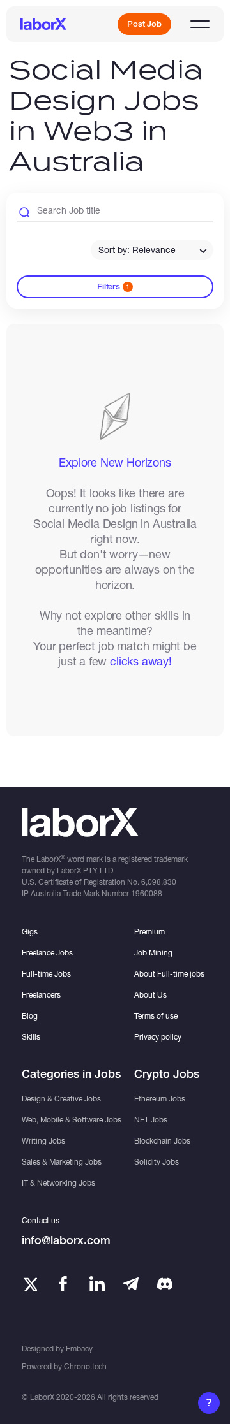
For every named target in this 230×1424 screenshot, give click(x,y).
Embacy (79, 1348)
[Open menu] (200, 24)
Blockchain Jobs (162, 1140)
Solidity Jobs (156, 1161)
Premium (149, 931)
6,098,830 (158, 882)
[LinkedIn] (97, 1283)
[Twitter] (29, 1283)
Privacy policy (157, 1037)
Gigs (30, 931)
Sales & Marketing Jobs (62, 1161)
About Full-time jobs (169, 973)
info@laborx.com (66, 1240)
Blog (30, 1016)
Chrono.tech (85, 1366)
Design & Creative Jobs (61, 1098)
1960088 (146, 893)
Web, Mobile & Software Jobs (71, 1119)
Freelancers (41, 994)
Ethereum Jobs (159, 1098)
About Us (150, 994)
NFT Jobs (150, 1119)
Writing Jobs (43, 1140)
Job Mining (153, 952)
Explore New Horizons (115, 462)
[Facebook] (63, 1283)
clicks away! (141, 661)
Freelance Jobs (47, 952)
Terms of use (156, 1016)
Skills (31, 1037)
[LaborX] (43, 24)
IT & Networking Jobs (58, 1183)
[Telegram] (131, 1283)
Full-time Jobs (46, 973)
